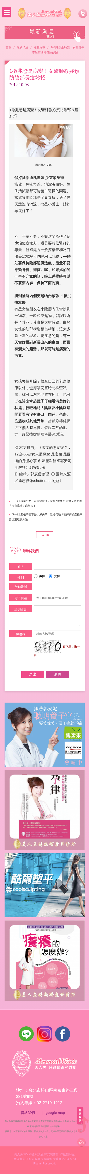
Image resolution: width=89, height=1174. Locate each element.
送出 (32, 674)
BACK (45, 535)
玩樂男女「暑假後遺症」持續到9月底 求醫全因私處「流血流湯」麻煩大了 (45, 503)
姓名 (21, 566)
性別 (21, 577)
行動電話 (20, 587)
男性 (42, 576)
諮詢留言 (20, 609)
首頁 (8, 47)
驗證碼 (20, 634)
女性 (57, 576)
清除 (57, 674)
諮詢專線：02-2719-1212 (82, 13)
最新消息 (22, 47)
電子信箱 (20, 598)
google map (55, 1113)
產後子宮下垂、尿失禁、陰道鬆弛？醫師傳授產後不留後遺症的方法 (45, 517)
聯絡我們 (28, 1113)
